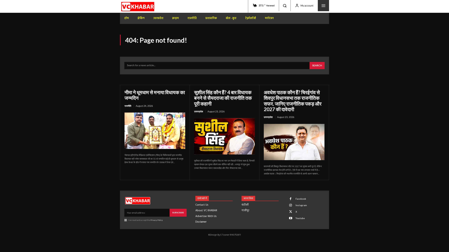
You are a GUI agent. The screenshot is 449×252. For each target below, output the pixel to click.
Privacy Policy (156, 220)
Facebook (301, 198)
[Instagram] (290, 205)
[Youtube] (290, 218)
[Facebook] (290, 199)
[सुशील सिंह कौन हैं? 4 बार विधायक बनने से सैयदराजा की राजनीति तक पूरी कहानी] (224, 136)
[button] (284, 5)
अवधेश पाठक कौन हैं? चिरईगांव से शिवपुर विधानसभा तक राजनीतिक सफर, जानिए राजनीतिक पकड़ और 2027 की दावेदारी (292, 100)
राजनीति (128, 105)
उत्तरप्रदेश (198, 111)
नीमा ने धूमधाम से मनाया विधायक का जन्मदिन (155, 95)
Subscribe (178, 212)
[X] (290, 212)
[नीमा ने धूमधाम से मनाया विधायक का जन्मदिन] (155, 131)
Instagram (301, 205)
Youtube (300, 218)
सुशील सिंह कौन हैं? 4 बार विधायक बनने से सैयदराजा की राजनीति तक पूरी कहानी (223, 97)
